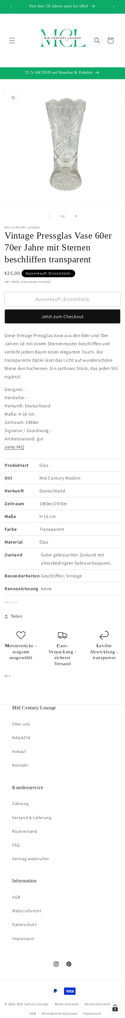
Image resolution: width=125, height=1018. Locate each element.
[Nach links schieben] (49, 216)
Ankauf (19, 751)
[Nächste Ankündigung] (113, 6)
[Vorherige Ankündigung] (11, 6)
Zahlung (20, 803)
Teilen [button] (16, 616)
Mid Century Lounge (33, 1004)
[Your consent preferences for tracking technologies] (115, 1008)
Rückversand (24, 831)
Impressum (23, 938)
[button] (12, 40)
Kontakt (20, 765)
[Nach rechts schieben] (76, 216)
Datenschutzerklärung (102, 1004)
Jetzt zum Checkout (63, 316)
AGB (16, 897)
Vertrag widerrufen (30, 858)
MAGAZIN (21, 737)
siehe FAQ (14, 447)
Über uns (21, 724)
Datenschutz (24, 924)
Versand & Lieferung (31, 817)
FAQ (16, 845)
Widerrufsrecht (26, 910)
